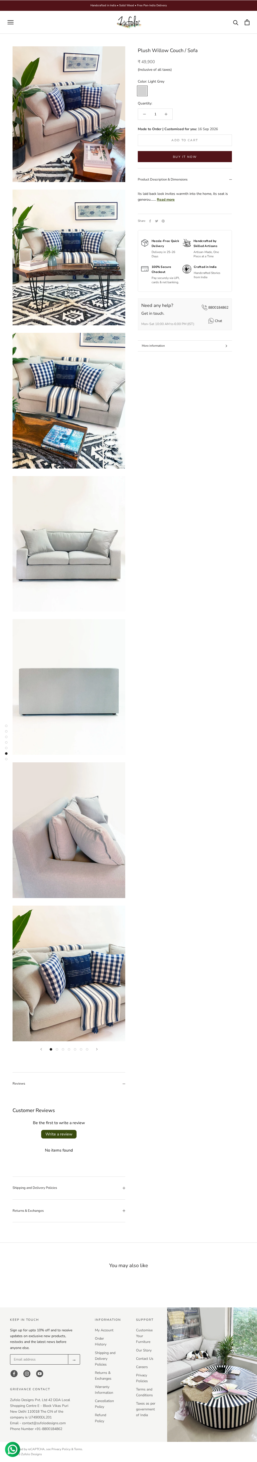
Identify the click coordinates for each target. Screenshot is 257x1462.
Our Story (144, 1350)
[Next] (97, 1049)
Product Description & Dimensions (162, 179)
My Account (104, 1330)
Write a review (58, 1134)
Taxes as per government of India (145, 1409)
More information (153, 346)
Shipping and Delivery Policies (35, 1188)
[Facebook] (150, 221)
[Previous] (41, 1049)
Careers (142, 1367)
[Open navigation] (11, 22)
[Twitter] (156, 221)
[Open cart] (247, 22)
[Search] (235, 22)
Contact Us (144, 1358)
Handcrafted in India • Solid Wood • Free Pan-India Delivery (128, 5)
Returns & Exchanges (28, 1210)
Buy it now (185, 157)
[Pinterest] (163, 221)
